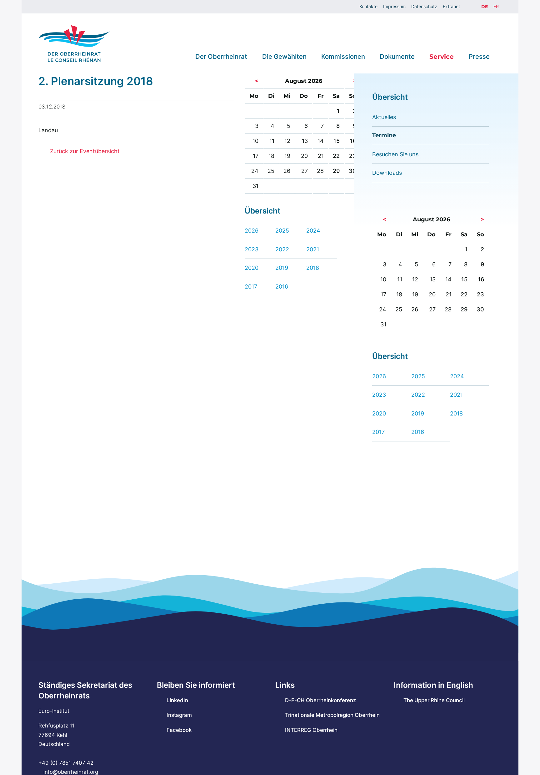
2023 (251, 249)
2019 (281, 267)
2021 (312, 249)
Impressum (394, 6)
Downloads (387, 172)
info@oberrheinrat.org (70, 772)
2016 (281, 286)
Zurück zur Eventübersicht (85, 151)
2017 (251, 286)
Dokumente (397, 56)
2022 (282, 249)
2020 (251, 267)
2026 (251, 230)
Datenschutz (424, 6)
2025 (282, 230)
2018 (312, 267)
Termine (384, 135)
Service (441, 56)
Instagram (179, 715)
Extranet (451, 6)
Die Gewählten (284, 56)
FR (496, 6)
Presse (479, 56)
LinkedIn (177, 700)
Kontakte (368, 6)
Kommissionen (343, 56)
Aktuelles (384, 117)
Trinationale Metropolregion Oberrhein (332, 715)
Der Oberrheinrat (221, 56)
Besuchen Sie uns (395, 154)
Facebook (179, 730)
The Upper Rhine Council (434, 700)
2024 (313, 230)
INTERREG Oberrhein (311, 730)
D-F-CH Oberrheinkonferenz (320, 700)
